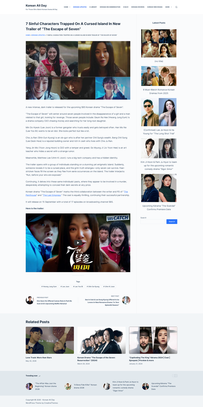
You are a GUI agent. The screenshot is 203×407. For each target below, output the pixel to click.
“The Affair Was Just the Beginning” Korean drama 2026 (46, 386)
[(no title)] (158, 43)
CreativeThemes (51, 403)
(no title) (159, 61)
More (167, 7)
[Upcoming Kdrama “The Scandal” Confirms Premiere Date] (158, 188)
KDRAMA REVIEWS (137, 7)
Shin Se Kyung (93, 286)
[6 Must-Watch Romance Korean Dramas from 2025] (158, 76)
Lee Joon (65, 286)
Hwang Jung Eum (49, 286)
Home (66, 7)
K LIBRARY (93, 7)
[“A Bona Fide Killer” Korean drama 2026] (68, 386)
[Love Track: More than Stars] (50, 340)
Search (143, 218)
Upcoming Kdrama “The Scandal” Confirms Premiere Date (163, 386)
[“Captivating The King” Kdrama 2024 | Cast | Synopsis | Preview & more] (153, 340)
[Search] (176, 7)
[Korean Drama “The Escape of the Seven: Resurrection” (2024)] (101, 340)
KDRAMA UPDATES (80, 7)
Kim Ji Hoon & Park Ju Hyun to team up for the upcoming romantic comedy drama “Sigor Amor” (159, 165)
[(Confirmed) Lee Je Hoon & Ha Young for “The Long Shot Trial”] (158, 112)
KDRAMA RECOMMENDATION (110, 7)
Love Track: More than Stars (39, 357)
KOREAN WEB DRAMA (154, 7)
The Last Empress (52, 195)
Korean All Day (36, 5)
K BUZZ (125, 7)
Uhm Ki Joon (109, 286)
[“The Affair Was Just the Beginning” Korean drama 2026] (29, 386)
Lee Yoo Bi (78, 286)
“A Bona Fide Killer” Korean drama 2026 (85, 386)
